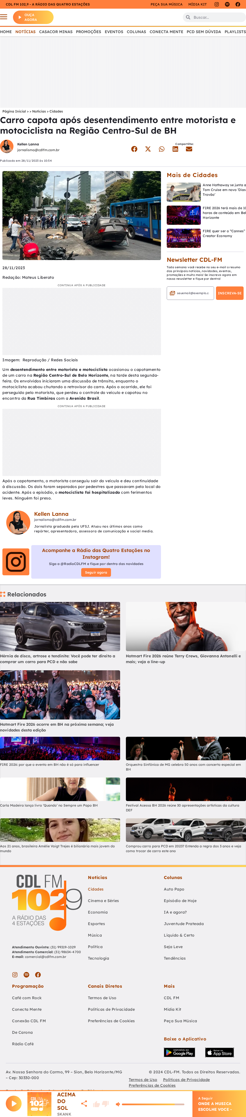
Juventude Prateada (184, 923)
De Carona (22, 1032)
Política (95, 946)
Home (6, 31)
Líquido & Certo (179, 935)
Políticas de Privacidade (111, 1009)
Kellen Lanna (28, 144)
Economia (98, 912)
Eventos (114, 31)
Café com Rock (27, 997)
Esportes (96, 923)
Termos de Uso (102, 997)
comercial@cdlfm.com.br (45, 957)
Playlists (235, 31)
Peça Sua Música (180, 1020)
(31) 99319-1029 (62, 947)
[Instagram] (216, 4)
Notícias (25, 31)
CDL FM (171, 997)
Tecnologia (98, 958)
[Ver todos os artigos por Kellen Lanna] (6, 147)
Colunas (136, 31)
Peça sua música (167, 4)
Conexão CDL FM (29, 1020)
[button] (134, 149)
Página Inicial (14, 111)
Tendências (175, 958)
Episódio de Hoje (180, 900)
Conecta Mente (166, 31)
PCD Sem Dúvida (204, 31)
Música (95, 935)
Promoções (88, 31)
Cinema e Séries (103, 900)
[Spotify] (227, 4)
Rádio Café (23, 1043)
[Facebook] (237, 4)
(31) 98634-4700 (67, 952)
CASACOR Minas (56, 31)
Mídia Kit (197, 4)
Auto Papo (174, 889)
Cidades (56, 111)
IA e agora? (175, 912)
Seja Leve (173, 946)
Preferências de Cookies (111, 1020)
